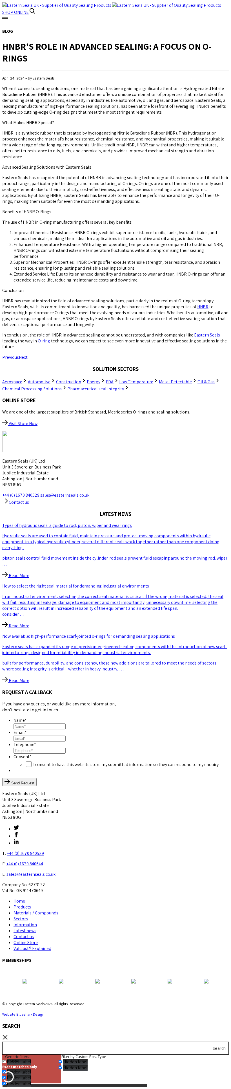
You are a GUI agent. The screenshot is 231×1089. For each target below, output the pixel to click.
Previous (10, 357)
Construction (68, 382)
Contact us (18, 502)
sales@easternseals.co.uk (64, 495)
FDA (110, 382)
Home (19, 901)
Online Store (26, 942)
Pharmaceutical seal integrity (95, 389)
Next (23, 357)
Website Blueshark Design (23, 1014)
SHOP (15, 12)
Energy (93, 382)
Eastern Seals (207, 335)
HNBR (202, 307)
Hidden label (19, 1072)
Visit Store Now (22, 423)
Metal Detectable (175, 382)
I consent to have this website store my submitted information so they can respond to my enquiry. (126, 764)
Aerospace (12, 382)
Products (22, 907)
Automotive (39, 382)
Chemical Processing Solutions (32, 389)
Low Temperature (136, 382)
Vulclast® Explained (32, 948)
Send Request (22, 783)
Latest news (25, 931)
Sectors (21, 919)
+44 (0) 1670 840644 (24, 864)
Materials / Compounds (36, 913)
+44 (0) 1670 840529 (20, 495)
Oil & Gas (206, 382)
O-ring (44, 341)
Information (25, 925)
